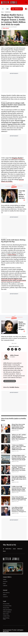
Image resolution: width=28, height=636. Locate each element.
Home (2, 12)
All (7, 9)
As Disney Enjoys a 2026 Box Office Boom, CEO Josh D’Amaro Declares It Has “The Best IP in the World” (19, 457)
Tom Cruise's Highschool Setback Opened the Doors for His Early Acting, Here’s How (19, 478)
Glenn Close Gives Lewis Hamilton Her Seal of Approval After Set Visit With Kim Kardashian (18, 426)
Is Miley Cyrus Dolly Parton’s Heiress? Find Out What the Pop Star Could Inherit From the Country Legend (19, 489)
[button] (27, 45)
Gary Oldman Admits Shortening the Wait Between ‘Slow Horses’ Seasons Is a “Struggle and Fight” (19, 509)
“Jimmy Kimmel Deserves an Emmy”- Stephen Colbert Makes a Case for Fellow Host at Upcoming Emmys (19, 468)
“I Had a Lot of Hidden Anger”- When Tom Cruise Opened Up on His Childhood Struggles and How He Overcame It (19, 447)
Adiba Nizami (6, 28)
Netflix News (8, 12)
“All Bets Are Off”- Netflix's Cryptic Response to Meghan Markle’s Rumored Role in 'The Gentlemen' (19, 437)
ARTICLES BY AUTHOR (9, 381)
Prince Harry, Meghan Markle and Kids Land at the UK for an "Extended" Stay (19, 498)
